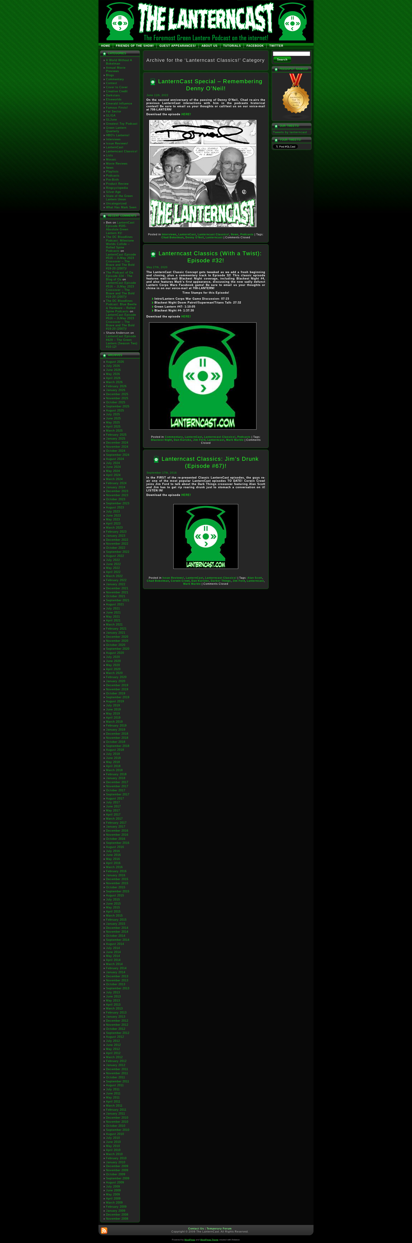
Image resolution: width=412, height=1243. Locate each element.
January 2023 (115, 535)
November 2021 (117, 592)
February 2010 (116, 1158)
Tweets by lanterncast (290, 132)
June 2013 (113, 996)
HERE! (186, 114)
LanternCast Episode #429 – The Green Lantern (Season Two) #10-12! (121, 341)
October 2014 (115, 935)
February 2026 (116, 386)
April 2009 (113, 1198)
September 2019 (117, 697)
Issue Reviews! (117, 143)
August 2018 (115, 749)
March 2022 (114, 576)
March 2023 (114, 527)
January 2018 (115, 778)
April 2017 (113, 814)
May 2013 (113, 1000)
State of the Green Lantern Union (119, 197)
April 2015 (113, 911)
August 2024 (115, 459)
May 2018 (113, 762)
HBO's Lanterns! (118, 135)
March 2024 (114, 479)
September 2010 (117, 1129)
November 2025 (117, 398)
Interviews (113, 139)
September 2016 (117, 842)
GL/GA (111, 115)
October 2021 (115, 596)
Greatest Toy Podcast (122, 123)
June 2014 (113, 952)
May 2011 (113, 1097)
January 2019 (115, 729)
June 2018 (113, 758)
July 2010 (113, 1137)
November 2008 (117, 1218)
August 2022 (115, 555)
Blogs (110, 75)
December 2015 (117, 879)
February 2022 (116, 580)
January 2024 (115, 487)
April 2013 (113, 1004)
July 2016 (113, 851)
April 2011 (113, 1101)
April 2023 (113, 523)
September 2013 (117, 988)
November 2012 (117, 1024)
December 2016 (117, 830)
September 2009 (117, 1178)
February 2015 (116, 919)
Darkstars (113, 95)
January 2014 (115, 972)
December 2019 (117, 685)
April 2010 (113, 1150)
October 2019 (115, 693)
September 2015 (117, 891)
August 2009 (115, 1182)
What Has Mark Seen (121, 207)
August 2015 (115, 895)
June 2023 (113, 515)
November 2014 (117, 931)
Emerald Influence (119, 103)
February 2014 (116, 968)
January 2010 (115, 1162)
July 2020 (113, 657)
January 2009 (115, 1210)
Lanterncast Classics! (122, 151)
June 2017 (113, 806)
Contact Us (196, 1228)
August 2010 (115, 1134)
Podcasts (113, 175)
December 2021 (117, 588)
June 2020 (113, 661)
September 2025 (117, 406)
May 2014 (113, 956)
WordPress (189, 1239)
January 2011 (115, 1113)
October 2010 (115, 1125)
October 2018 (115, 741)
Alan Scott (254, 577)
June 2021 (113, 612)
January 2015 (115, 923)
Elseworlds (114, 99)
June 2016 (113, 854)
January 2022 (115, 584)
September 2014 (117, 939)
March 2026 (114, 382)
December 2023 (117, 491)
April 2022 (113, 572)
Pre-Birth (112, 179)
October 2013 (115, 984)
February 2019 (116, 725)
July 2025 (113, 414)
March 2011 (114, 1105)
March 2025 (114, 430)
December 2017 (117, 782)
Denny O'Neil (194, 237)
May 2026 (113, 374)
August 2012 (115, 1036)
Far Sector (113, 111)
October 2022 (115, 547)
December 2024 (117, 442)
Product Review (117, 183)
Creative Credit (117, 91)
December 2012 (117, 1020)
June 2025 (113, 418)
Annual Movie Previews (116, 69)
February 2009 (116, 1206)
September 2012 (117, 1033)
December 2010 (117, 1117)
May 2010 (113, 1146)
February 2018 (116, 774)
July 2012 (113, 1040)
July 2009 (113, 1186)
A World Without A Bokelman (119, 62)
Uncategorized (116, 203)
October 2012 (115, 1028)
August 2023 (115, 507)
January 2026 (115, 390)
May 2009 (113, 1194)
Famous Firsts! (117, 107)
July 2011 (113, 1089)
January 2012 (115, 1065)
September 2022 (117, 551)
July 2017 (113, 802)
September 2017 (117, 794)
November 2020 (117, 640)
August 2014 (115, 943)
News (110, 167)
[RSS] (104, 1230)
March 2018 (114, 770)
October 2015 (115, 887)
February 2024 (116, 483)
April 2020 (113, 669)
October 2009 (115, 1174)
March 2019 (114, 721)
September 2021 (117, 600)
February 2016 (116, 871)
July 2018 (113, 753)
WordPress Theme (209, 1239)
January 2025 (115, 438)
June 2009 (113, 1190)
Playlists (112, 171)
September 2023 (117, 503)
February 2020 (116, 677)
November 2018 (117, 737)
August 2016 (115, 847)
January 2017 (115, 826)
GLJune (111, 119)
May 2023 (113, 519)
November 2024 (117, 446)
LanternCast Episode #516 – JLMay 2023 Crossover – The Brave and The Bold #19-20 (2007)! (121, 261)
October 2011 (115, 1077)
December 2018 (117, 733)
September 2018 (117, 746)
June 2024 (113, 466)
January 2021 (115, 632)
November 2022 (117, 543)
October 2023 (115, 499)
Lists (109, 155)
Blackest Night (161, 439)
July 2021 (113, 608)
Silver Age (113, 191)
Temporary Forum (219, 1228)
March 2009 (114, 1202)
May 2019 (113, 713)
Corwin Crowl (180, 580)
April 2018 (113, 766)
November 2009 (117, 1170)
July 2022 (113, 560)
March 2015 (114, 915)
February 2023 (116, 531)
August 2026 (115, 361)
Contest (111, 83)
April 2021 (113, 620)
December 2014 (117, 927)
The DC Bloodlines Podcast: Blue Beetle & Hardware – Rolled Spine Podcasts (121, 306)
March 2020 (114, 673)
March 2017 (114, 818)
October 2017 (115, 790)
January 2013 (115, 1016)
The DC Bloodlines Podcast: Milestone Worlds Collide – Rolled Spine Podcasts (120, 243)
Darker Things (221, 580)
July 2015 (113, 899)
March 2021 (114, 624)
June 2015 (113, 903)
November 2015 (117, 883)
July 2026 (113, 365)
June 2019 (113, 709)
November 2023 (117, 495)
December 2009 (117, 1166)
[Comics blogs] (296, 119)
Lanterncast (214, 237)
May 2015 (113, 907)
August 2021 (115, 604)
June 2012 (113, 1045)
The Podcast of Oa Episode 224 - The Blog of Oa (119, 276)
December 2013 (117, 976)
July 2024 (113, 463)
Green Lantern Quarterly (116, 129)
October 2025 (115, 402)
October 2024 (115, 450)
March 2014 (114, 964)
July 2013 (113, 992)
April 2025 (113, 426)
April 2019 (113, 717)
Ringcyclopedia (117, 187)
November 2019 (117, 689)
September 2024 (117, 454)
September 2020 (117, 648)
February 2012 (116, 1061)
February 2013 (116, 1012)
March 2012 (114, 1057)
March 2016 (114, 867)
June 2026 (113, 370)
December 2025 (117, 394)
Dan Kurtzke (182, 439)
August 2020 (115, 652)
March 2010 (114, 1154)
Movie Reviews (117, 163)
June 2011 (113, 1093)
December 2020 (117, 636)
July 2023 (113, 511)
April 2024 (113, 475)
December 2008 (117, 1214)
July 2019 (113, 705)
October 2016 (115, 838)
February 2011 (116, 1109)
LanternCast (114, 147)
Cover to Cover (117, 87)
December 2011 (117, 1069)
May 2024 (113, 471)
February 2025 (116, 434)
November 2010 (117, 1121)
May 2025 (113, 422)
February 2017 (116, 822)
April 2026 (113, 378)
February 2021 (116, 628)
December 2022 (117, 539)
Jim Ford (199, 439)
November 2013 (117, 980)
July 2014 (113, 948)
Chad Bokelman (172, 237)
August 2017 (115, 798)
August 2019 (115, 701)
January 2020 (115, 681)
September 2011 (117, 1081)
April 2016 (113, 863)
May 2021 (113, 616)
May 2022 (113, 567)
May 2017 (113, 810)
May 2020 (113, 665)
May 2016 (113, 859)
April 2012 (113, 1053)
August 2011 (115, 1085)
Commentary (115, 79)
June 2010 (113, 1141)
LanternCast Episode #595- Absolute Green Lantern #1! (120, 228)
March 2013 (114, 1008)
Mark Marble (235, 439)
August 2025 (115, 410)
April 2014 (113, 960)
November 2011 (117, 1073)
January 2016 (115, 875)
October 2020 (115, 644)
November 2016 (117, 834)
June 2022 (113, 564)
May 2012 (113, 1049)
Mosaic (111, 159)
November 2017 (117, 786)
